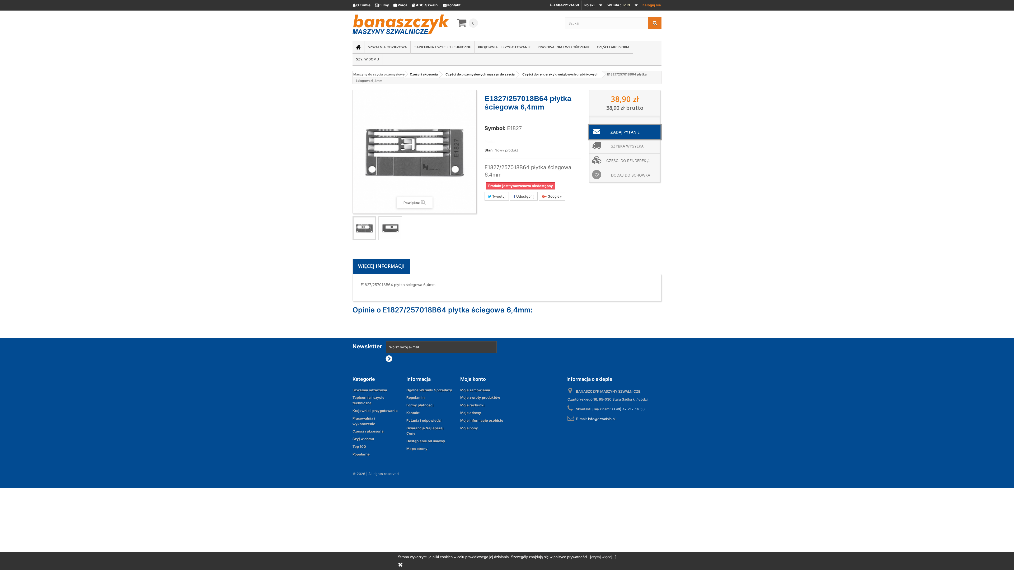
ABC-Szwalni (425, 5)
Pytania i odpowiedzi (424, 420)
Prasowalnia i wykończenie (564, 47)
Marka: (490, 141)
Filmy (382, 5)
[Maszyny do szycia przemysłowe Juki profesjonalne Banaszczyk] (401, 24)
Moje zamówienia (475, 390)
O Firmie (361, 5)
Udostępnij (524, 196)
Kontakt (452, 5)
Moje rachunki (472, 405)
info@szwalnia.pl (602, 419)
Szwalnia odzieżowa (387, 47)
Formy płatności (420, 405)
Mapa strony (417, 448)
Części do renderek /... (628, 160)
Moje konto (473, 379)
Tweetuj (498, 196)
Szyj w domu (367, 59)
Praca (400, 5)
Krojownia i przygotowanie (504, 47)
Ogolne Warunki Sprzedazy (429, 390)
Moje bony (469, 428)
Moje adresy (470, 413)
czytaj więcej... (603, 557)
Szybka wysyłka (627, 146)
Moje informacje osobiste (481, 420)
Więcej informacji (381, 266)
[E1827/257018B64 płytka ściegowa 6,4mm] (364, 228)
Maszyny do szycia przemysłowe (379, 74)
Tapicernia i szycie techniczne (442, 47)
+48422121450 (565, 5)
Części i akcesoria (613, 47)
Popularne (361, 454)
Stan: (489, 150)
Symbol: (495, 128)
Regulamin (415, 397)
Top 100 (359, 446)
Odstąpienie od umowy (425, 441)
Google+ (554, 196)
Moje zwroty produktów (480, 397)
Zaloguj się (651, 5)
